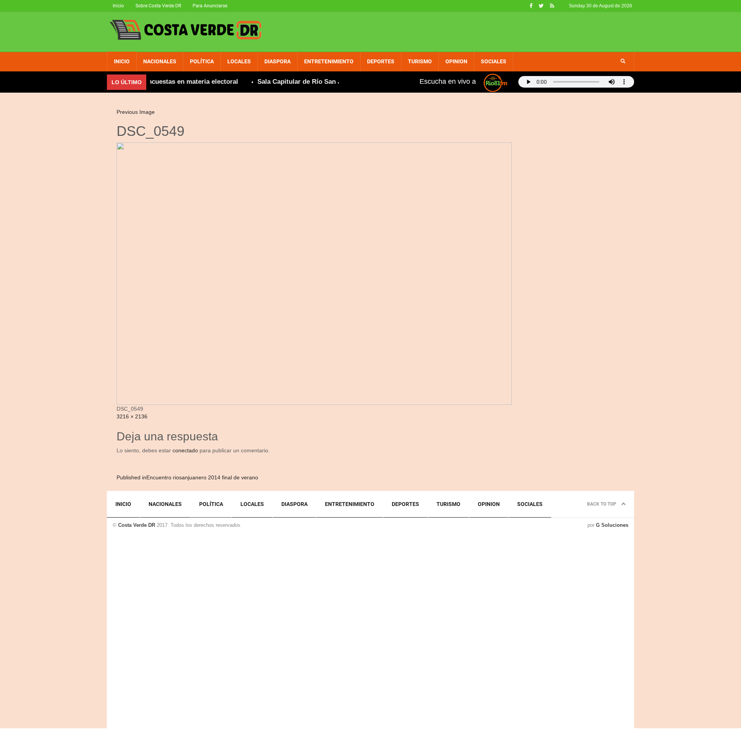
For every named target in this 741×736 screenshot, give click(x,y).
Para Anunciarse (210, 5)
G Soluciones (612, 525)
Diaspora (277, 61)
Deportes (380, 61)
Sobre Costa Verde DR (158, 5)
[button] (623, 61)
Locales (239, 61)
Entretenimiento (329, 61)
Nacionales (159, 61)
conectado (185, 450)
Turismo (420, 61)
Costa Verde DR (136, 525)
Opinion (456, 61)
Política (202, 61)
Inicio (118, 5)
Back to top (602, 504)
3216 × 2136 (132, 416)
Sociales (493, 61)
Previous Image (136, 112)
